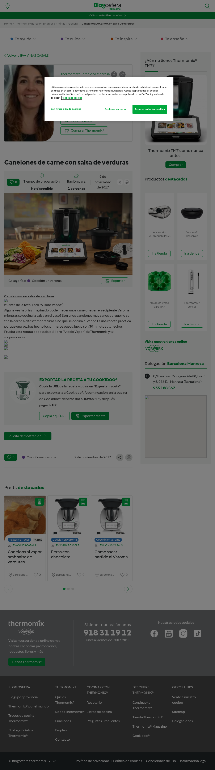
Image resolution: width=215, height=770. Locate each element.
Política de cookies (72, 97)
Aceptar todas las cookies (150, 109)
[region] (109, 99)
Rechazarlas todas (115, 109)
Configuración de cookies (66, 108)
